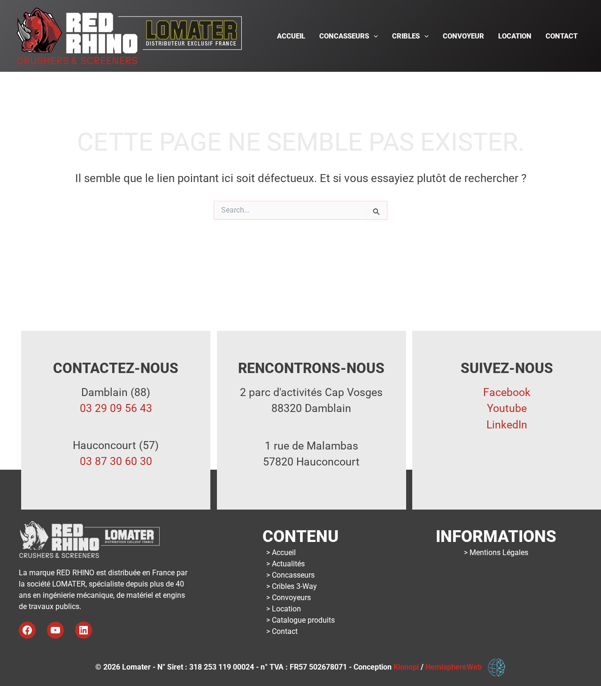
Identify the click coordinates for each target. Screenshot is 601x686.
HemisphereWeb (456, 667)
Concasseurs (344, 36)
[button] (373, 36)
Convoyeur (463, 36)
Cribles (406, 36)
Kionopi (406, 667)
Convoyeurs (291, 597)
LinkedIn (506, 425)
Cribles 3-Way (294, 586)
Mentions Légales (499, 552)
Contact (562, 36)
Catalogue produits (303, 620)
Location (515, 36)
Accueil (291, 36)
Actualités (288, 563)
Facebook (507, 392)
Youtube (507, 408)
